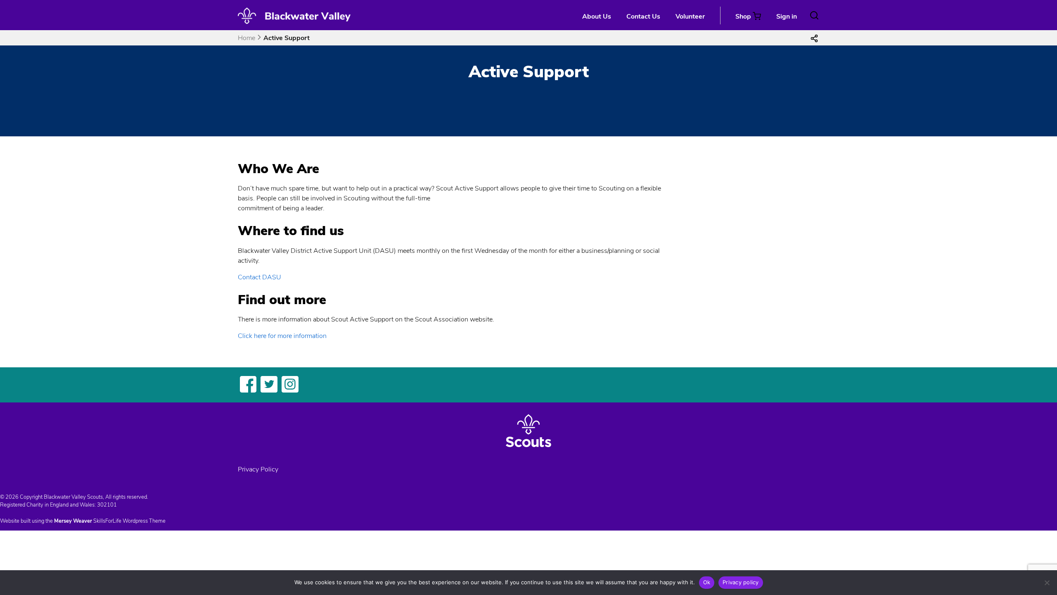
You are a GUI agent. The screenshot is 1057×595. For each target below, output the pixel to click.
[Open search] (814, 15)
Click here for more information (282, 335)
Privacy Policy (258, 469)
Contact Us (643, 16)
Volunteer (690, 16)
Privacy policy (741, 582)
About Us (596, 16)
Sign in (786, 16)
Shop (743, 16)
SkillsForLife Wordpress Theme (129, 521)
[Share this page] (814, 38)
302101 (107, 505)
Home (246, 38)
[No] (1047, 582)
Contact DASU (259, 277)
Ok (707, 582)
